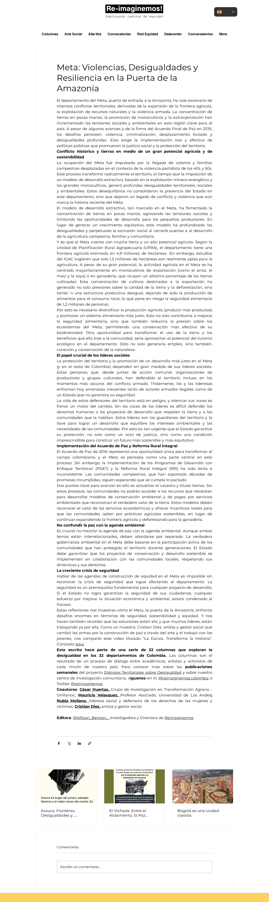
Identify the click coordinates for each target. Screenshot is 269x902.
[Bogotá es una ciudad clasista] (202, 786)
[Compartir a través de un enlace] (90, 743)
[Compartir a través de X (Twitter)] (69, 743)
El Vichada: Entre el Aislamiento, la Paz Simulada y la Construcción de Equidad (133, 813)
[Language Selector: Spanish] (225, 12)
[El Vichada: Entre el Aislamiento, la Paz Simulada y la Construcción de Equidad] (134, 786)
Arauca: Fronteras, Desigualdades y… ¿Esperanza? (58, 813)
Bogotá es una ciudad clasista (198, 813)
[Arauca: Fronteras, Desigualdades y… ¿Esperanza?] (66, 786)
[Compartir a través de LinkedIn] (79, 743)
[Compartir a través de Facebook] (59, 743)
